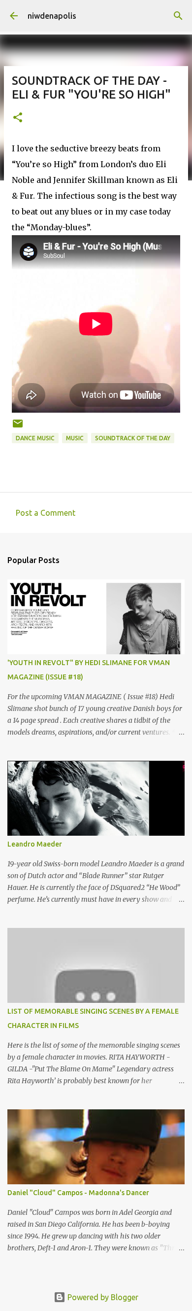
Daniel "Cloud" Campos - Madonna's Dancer (78, 1193)
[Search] (178, 16)
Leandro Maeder (34, 844)
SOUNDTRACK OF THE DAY (132, 438)
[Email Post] (18, 427)
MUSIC (75, 438)
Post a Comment (45, 512)
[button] (18, 118)
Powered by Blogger (101, 1297)
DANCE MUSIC (35, 438)
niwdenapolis (52, 15)
